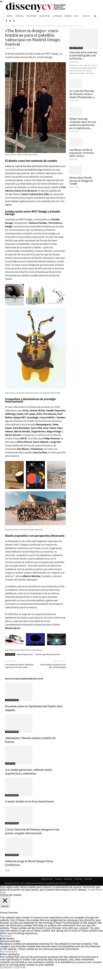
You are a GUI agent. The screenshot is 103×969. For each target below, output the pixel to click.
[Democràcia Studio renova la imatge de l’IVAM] (83, 170)
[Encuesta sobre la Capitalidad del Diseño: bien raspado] (35, 691)
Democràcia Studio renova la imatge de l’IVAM (81, 181)
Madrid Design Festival (39, 169)
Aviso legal (78, 879)
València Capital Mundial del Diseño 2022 (27, 166)
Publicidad (88, 879)
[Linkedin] (10, 20)
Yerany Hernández (73, 883)
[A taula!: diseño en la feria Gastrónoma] (35, 787)
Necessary (8, 938)
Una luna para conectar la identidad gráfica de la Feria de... (83, 55)
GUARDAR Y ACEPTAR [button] (12, 967)
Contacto (58, 879)
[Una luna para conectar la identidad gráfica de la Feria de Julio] (83, 38)
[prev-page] (6, 870)
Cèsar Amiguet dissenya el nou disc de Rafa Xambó (53, 666)
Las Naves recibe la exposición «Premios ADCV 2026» (81, 153)
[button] (95, 16)
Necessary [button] (6, 936)
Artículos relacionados (17, 679)
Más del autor (36, 679)
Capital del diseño (17, 26)
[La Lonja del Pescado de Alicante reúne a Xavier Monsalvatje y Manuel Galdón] (83, 83)
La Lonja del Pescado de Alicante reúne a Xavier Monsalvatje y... (82, 94)
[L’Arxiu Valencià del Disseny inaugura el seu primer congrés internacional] (35, 815)
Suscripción (68, 879)
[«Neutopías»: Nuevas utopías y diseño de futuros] (35, 723)
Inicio (7, 26)
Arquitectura (10, 763)
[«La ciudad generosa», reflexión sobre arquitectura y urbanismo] (35, 755)
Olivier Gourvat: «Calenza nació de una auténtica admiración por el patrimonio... (82, 123)
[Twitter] (13, 20)
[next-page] (9, 870)
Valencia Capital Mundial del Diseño (47, 654)
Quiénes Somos (47, 879)
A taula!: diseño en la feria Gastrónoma (29, 801)
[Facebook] (6, 20)
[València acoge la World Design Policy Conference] (35, 846)
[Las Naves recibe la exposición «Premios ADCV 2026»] (83, 142)
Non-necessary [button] (8, 951)
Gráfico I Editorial (76, 48)
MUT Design (25, 219)
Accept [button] (91, 889)
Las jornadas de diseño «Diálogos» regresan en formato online (19, 666)
